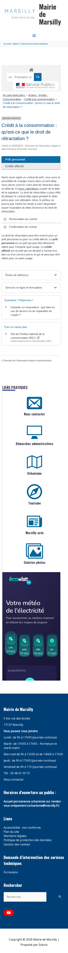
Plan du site (11, 832)
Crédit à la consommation (39, 99)
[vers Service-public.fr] (35, 85)
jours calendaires (28, 188)
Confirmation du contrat (22, 226)
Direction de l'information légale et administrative (27, 360)
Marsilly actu (35, 532)
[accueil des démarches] (31, 69)
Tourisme (34, 503)
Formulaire (11, 872)
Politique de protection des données (28, 840)
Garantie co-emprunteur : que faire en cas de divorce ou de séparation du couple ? (33, 311)
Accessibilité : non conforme (22, 828)
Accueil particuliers (14, 95)
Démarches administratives (34, 443)
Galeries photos (34, 562)
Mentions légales (15, 836)
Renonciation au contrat (22, 219)
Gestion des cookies (17, 844)
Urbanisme (34, 473)
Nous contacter (34, 414)
